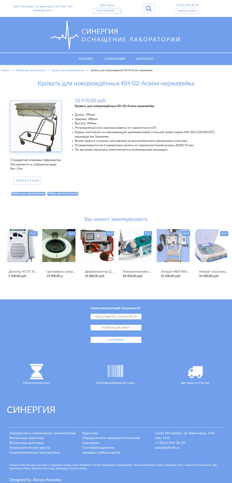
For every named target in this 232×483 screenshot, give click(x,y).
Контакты (144, 58)
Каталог (86, 58)
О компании (114, 58)
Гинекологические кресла (29, 447)
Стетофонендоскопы (98, 447)
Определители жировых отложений (111, 438)
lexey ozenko (47, 480)
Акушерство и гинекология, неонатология (42, 433)
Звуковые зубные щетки (101, 452)
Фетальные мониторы (26, 438)
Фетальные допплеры (26, 443)
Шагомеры (90, 443)
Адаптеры (90, 433)
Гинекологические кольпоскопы (34, 452)
